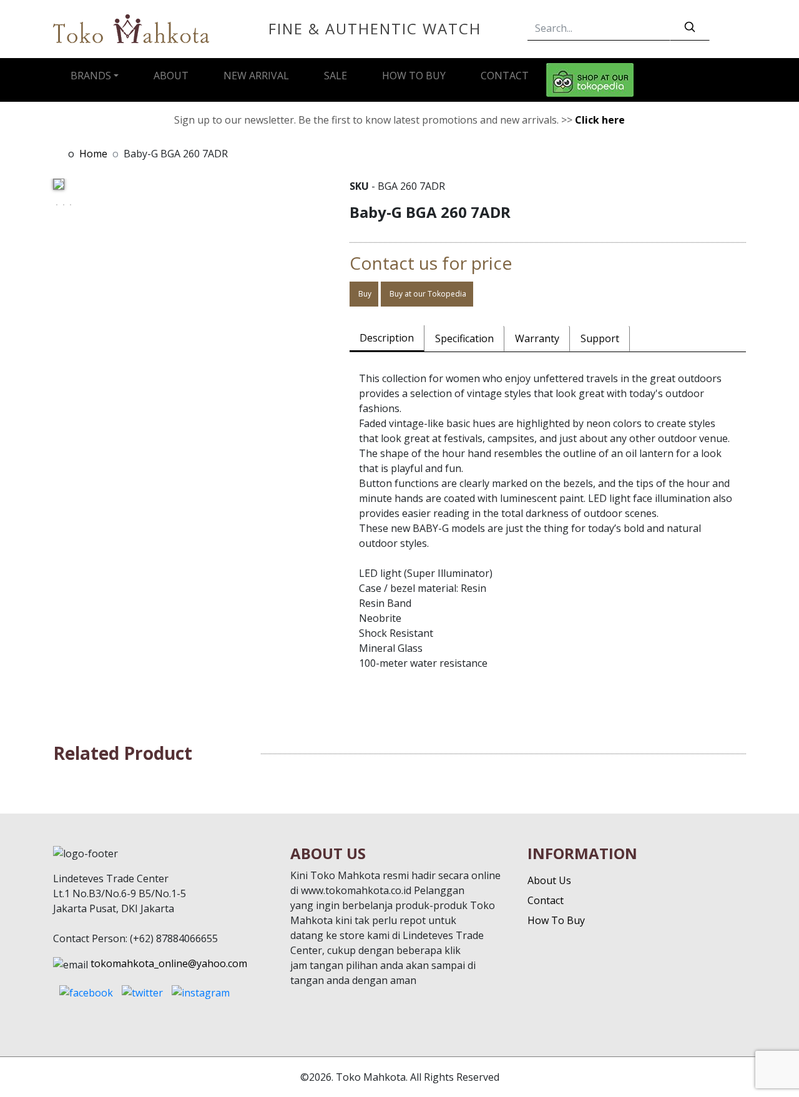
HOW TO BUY (414, 75)
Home (93, 153)
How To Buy (556, 920)
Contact (545, 900)
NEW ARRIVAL (256, 75)
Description (387, 338)
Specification (464, 338)
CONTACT (505, 75)
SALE (335, 75)
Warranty (537, 338)
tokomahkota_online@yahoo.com (169, 963)
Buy (363, 293)
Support (600, 338)
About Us (549, 880)
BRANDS (91, 75)
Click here (600, 120)
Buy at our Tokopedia (427, 293)
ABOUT (171, 75)
